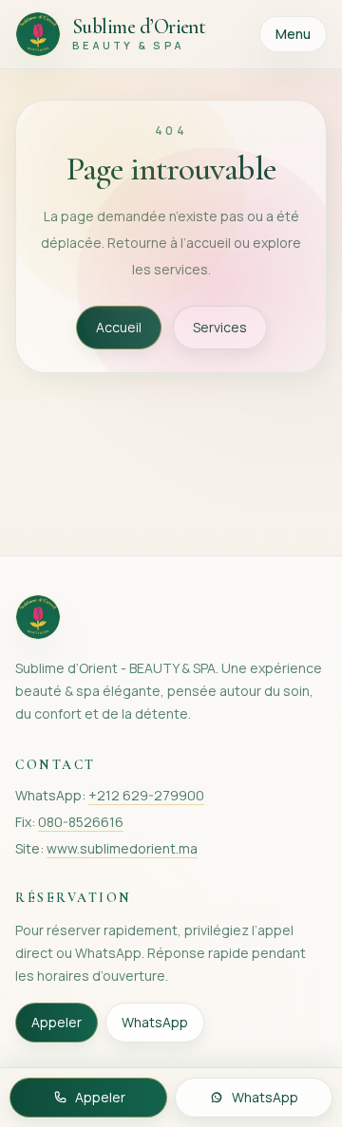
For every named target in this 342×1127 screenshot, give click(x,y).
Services (220, 327)
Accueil (119, 327)
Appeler (56, 1022)
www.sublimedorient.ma (122, 848)
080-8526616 (81, 822)
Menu (293, 34)
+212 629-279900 (146, 795)
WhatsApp (155, 1022)
